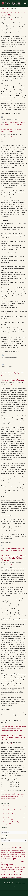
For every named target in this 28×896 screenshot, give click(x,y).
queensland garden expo (12, 796)
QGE (14, 867)
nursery (3, 856)
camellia (10, 848)
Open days (13, 373)
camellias (16, 122)
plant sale (23, 865)
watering (17, 877)
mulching (18, 854)
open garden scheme (9, 862)
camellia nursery (18, 730)
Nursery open (10, 856)
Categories (3, 838)
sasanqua (12, 871)
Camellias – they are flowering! (13, 380)
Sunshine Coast (8, 124)
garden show (18, 852)
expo (17, 850)
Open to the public (20, 726)
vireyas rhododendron (11, 877)
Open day (8, 859)
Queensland (17, 867)
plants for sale (5, 867)
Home (2, 8)
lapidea (2, 854)
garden (23, 850)
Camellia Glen (18, 124)
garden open (12, 852)
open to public (9, 122)
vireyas (12, 726)
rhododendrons (4, 872)
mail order (21, 550)
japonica (23, 852)
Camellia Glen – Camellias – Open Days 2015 (11, 130)
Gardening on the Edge (5, 852)
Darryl (10, 19)
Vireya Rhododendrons (14, 874)
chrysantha (8, 850)
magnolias (13, 728)
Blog (7, 8)
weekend (21, 877)
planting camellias (16, 865)
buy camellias (6, 848)
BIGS (2, 848)
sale (9, 871)
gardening (10, 730)
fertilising (20, 850)
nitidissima (23, 854)
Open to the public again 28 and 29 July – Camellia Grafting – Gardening (13, 558)
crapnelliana (13, 850)
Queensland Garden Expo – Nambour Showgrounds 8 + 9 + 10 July (13, 737)
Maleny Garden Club (13, 854)
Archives (3, 830)
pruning (11, 867)
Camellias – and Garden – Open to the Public (13, 13)
